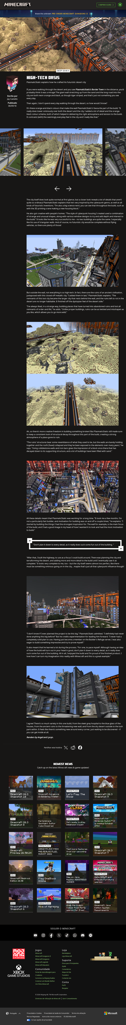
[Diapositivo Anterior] (57, 188)
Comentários (66, 969)
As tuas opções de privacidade (41, 1020)
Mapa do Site (66, 972)
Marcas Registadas (33, 1016)
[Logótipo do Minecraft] (17, 5)
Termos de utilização (79, 1013)
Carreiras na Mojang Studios (45, 978)
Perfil (64, 985)
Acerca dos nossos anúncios (51, 1016)
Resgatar (65, 988)
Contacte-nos (66, 978)
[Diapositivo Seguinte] (68, 188)
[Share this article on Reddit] (73, 748)
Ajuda (64, 966)
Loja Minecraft (67, 956)
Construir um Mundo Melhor (45, 981)
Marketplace (66, 953)
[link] (35, 935)
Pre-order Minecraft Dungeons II (70, 13)
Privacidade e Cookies (34, 1013)
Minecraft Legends (41, 962)
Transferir (65, 975)
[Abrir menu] (120, 4)
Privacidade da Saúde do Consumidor (56, 1013)
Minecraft (38, 953)
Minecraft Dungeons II (43, 956)
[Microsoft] (110, 1013)
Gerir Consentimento (70, 999)
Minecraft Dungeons (42, 959)
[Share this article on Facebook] (80, 748)
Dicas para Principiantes (70, 963)
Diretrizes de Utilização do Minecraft (47, 999)
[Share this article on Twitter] (66, 748)
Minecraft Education (42, 965)
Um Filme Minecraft (42, 984)
